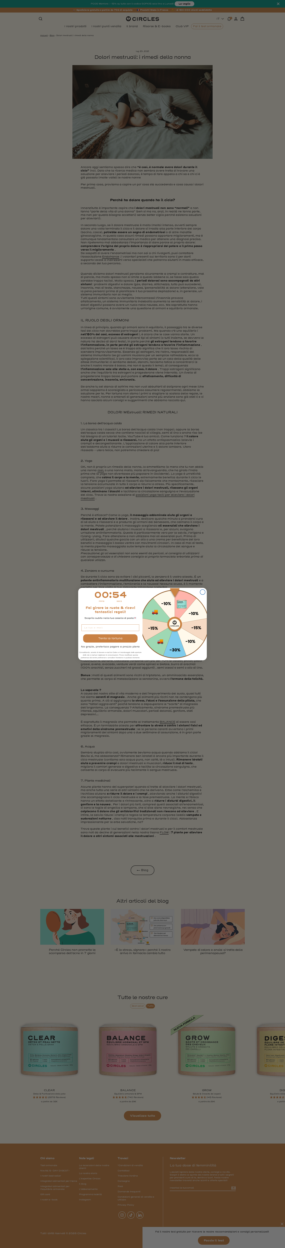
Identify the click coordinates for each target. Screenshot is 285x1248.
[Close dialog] (202, 592)
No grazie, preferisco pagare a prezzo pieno (110, 646)
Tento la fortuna (110, 638)
